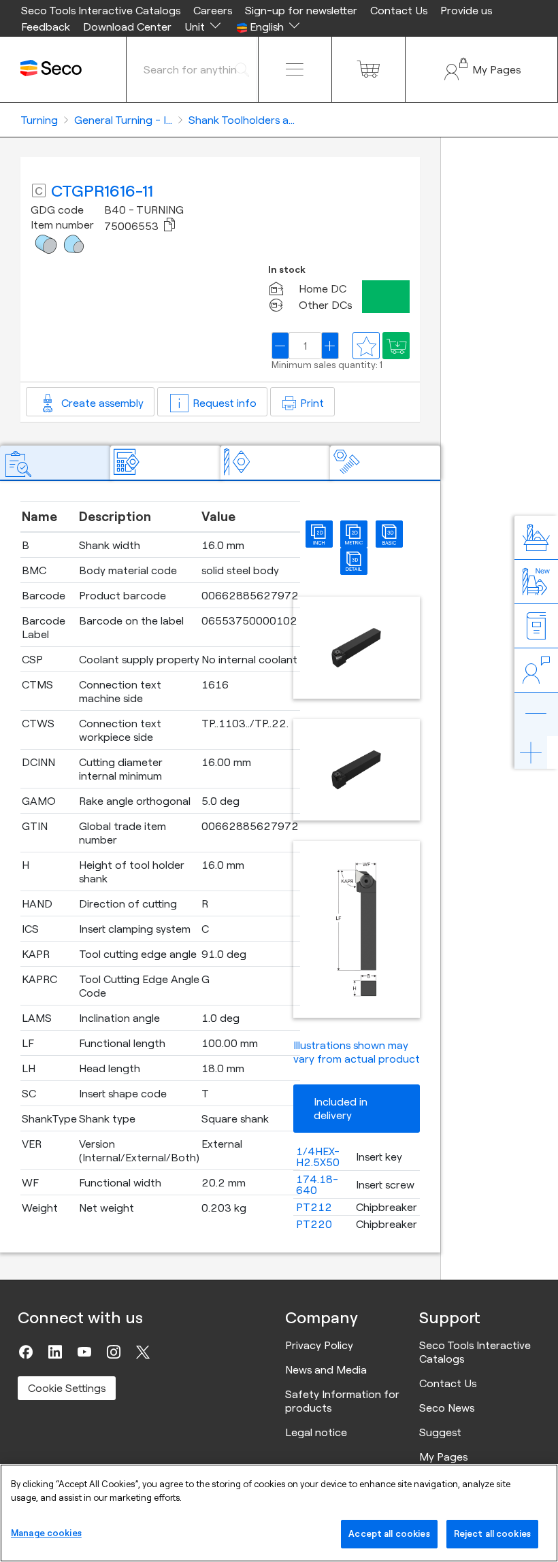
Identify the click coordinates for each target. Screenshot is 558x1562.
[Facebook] (26, 1351)
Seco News (446, 1407)
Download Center (127, 26)
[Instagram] (113, 1351)
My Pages (443, 1456)
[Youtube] (84, 1351)
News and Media (326, 1369)
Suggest (440, 1432)
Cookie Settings (66, 1388)
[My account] (481, 69)
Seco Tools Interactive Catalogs (100, 10)
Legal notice (316, 1432)
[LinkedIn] (55, 1351)
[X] (143, 1351)
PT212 (314, 1207)
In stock (287, 270)
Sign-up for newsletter (301, 10)
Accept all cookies (388, 1533)
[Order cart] (368, 69)
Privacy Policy (319, 1345)
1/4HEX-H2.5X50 (318, 1156)
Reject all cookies (492, 1533)
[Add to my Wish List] (396, 345)
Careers (212, 10)
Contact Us (398, 10)
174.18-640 (317, 1184)
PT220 (314, 1224)
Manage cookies (46, 1532)
